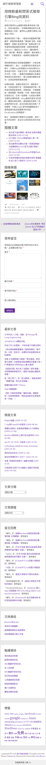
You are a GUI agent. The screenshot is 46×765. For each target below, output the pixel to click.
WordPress (10, 728)
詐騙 (9, 740)
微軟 (12, 738)
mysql (7, 722)
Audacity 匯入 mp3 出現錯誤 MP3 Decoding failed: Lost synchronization (22, 591)
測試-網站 (11, 207)
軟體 (12, 740)
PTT (28, 722)
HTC (27, 719)
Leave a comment (11, 213)
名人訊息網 (9, 668)
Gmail (7, 719)
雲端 (15, 741)
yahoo (27, 729)
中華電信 (34, 729)
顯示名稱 (9, 281)
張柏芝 (38, 207)
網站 (33, 737)
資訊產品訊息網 (11, 656)
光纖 (15, 733)
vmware (19, 725)
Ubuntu (8, 725)
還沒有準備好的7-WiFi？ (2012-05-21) (20, 457)
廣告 (8, 737)
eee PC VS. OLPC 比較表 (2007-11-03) (20, 442)
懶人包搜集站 (10, 688)
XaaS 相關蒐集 (10, 389)
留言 (7, 252)
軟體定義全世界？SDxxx (14, 385)
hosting (23, 719)
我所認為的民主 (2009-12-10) (16, 453)
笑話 (29, 737)
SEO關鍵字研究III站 (12, 672)
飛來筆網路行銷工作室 (13, 634)
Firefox (38, 714)
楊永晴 (14, 210)
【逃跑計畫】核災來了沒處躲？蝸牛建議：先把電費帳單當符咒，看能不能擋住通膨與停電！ (22, 371)
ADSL (6, 714)
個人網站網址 (10, 300)
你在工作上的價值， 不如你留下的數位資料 (22, 345)
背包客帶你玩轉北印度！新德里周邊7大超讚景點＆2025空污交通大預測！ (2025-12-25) (24, 147)
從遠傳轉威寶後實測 (10, 224)
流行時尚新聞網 (11, 676)
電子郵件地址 (10, 291)
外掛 (29, 734)
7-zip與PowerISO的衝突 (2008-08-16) (20, 424)
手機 (17, 737)
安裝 (33, 733)
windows (27, 725)
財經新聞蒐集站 (11, 684)
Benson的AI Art (11, 622)
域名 (26, 733)
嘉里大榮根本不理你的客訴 (27, 574)
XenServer (21, 729)
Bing (23, 207)
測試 (25, 737)
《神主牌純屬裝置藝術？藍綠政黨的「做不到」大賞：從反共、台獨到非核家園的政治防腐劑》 (22, 352)
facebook (30, 713)
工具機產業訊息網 (12, 680)
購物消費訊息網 (11, 692)
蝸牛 (28, 21)
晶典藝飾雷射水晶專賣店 (14, 630)
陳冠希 (25, 210)
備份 (10, 733)
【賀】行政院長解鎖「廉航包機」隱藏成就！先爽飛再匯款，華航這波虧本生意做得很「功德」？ (22, 396)
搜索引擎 (7, 210)
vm (14, 725)
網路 (37, 737)
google (15, 718)
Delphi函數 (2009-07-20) (15, 420)
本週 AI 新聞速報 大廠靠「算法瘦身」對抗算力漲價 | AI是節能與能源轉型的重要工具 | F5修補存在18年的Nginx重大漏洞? (23, 362)
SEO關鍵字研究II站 (12, 664)
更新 (21, 738)
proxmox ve (20, 722)
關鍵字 (19, 210)
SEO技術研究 (30, 207)
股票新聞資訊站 (11, 660)
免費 (20, 733)
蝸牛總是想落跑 (12, 3)
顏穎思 (31, 210)
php (13, 721)
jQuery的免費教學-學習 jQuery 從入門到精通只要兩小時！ (35, 227)
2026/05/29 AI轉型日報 (14, 341)
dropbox (21, 714)
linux (32, 718)
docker (16, 714)
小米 (36, 734)
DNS (12, 714)
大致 (8, 567)
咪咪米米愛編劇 (11, 626)
